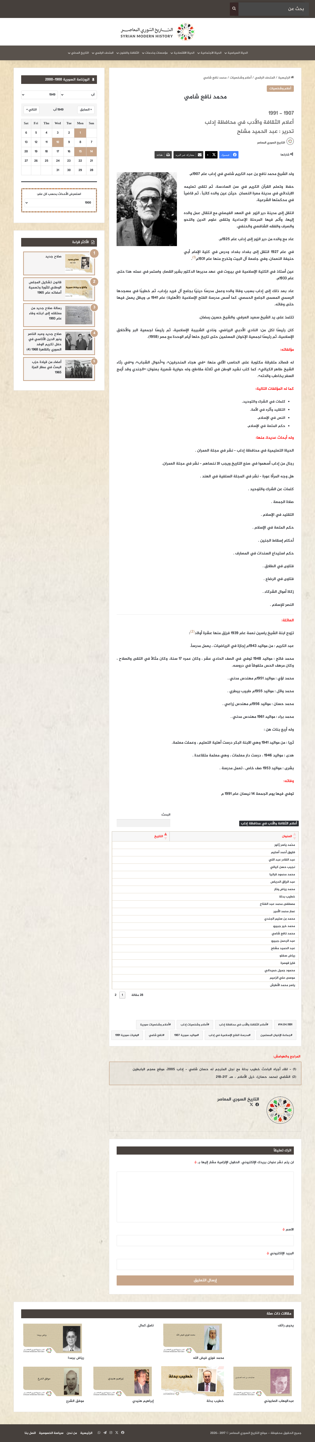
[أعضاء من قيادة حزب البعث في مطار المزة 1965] (78, 369)
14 (91, 151)
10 (57, 142)
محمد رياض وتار (284, 889)
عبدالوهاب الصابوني (279, 1401)
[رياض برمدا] (52, 1338)
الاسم (288, 1229)
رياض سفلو (287, 955)
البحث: (165, 814)
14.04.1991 (286, 1024)
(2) (192, 631)
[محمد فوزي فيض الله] (192, 1338)
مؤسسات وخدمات (156, 52)
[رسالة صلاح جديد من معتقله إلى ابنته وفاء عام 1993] (78, 315)
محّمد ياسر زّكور (284, 845)
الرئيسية (284, 77)
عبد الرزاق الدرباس (282, 882)
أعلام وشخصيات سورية (154, 1024)
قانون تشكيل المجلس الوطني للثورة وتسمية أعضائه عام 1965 (45, 288)
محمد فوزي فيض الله (208, 1358)
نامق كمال (146, 1325)
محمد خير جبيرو (284, 926)
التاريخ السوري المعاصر (271, 142)
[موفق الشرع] (52, 1381)
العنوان (287, 836)
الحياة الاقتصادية (184, 52)
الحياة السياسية (238, 52)
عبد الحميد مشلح (283, 948)
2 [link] (115, 995)
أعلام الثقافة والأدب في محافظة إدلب (243, 1024)
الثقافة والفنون (129, 52)
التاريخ (158, 836)
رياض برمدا (76, 1358)
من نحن (72, 1433)
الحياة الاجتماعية (211, 52)
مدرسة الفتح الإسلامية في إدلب (229, 1035)
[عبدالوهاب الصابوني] (262, 1381)
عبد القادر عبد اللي (282, 859)
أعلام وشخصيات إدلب (194, 1024)
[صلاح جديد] (78, 263)
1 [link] (122, 995)
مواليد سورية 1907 (185, 1035)
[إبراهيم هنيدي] (122, 1381)
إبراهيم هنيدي (143, 1401)
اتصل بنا (30, 1433)
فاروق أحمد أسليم (283, 852)
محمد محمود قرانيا (282, 874)
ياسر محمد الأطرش (282, 985)
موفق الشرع (75, 1401)
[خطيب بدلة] (192, 1381)
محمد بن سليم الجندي (279, 919)
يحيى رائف (286, 1325)
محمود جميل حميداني (280, 970)
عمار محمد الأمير (284, 911)
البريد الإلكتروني (280, 1253)
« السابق (86, 109)
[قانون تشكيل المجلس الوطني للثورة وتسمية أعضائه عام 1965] (78, 289)
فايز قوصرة (288, 963)
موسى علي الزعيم (282, 978)
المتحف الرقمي (104, 52)
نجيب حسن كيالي (282, 867)
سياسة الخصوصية (51, 1433)
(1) (194, 257)
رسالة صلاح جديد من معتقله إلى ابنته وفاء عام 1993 (45, 313)
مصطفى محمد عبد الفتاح (277, 904)
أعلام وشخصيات (241, 77)
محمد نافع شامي (283, 933)
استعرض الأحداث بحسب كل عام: (59, 194)
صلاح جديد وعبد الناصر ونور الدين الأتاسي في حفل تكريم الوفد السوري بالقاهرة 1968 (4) (44, 341)
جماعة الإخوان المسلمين (275, 1035)
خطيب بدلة (287, 896)
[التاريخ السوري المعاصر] (157, 32)
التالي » (31, 109)
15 (80, 151)
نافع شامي (156, 1035)
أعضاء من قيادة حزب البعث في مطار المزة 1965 (47, 367)
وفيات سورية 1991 (126, 1035)
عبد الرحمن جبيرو (283, 941)
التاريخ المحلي (80, 52)
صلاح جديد (53, 256)
